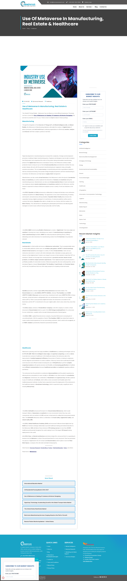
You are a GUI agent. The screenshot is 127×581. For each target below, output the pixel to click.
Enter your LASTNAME (89, 111)
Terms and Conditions (53, 562)
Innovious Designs (70, 556)
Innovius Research (40, 577)
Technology (82, 223)
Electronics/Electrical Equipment (88, 157)
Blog (96, 7)
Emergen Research (35, 448)
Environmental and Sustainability (88, 169)
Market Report (83, 207)
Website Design (89, 557)
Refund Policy (50, 565)
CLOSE (36, 559)
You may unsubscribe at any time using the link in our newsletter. (92, 131)
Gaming (81, 182)
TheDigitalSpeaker (58, 448)
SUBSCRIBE (92, 135)
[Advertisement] (63, 48)
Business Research (70, 549)
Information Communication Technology (90, 194)
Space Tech (82, 219)
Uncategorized (83, 227)
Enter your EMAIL (88, 118)
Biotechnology (83, 152)
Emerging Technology (85, 161)
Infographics (82, 190)
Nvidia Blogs (44, 448)
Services (89, 7)
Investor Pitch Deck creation (92, 559)
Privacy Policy (50, 568)
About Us (81, 7)
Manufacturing (83, 202)
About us (49, 549)
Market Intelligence (70, 546)
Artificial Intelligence (84, 148)
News (80, 215)
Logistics (81, 198)
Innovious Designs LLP (40, 578)
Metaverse (82, 211)
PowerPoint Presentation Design (93, 555)
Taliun (65, 448)
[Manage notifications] (3, 578)
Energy (81, 165)
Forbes (50, 448)
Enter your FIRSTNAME (89, 104)
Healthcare (82, 186)
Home (75, 7)
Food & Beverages (84, 177)
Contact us (103, 7)
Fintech (81, 173)
